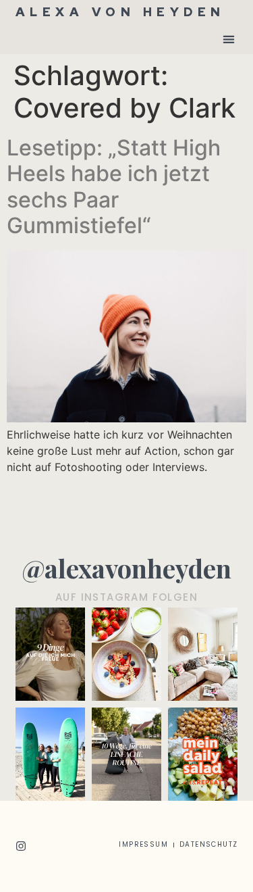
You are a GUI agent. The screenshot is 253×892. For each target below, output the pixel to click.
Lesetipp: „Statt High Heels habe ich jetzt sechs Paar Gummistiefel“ (114, 186)
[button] (229, 39)
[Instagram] (21, 846)
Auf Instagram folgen (126, 597)
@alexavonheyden (126, 568)
